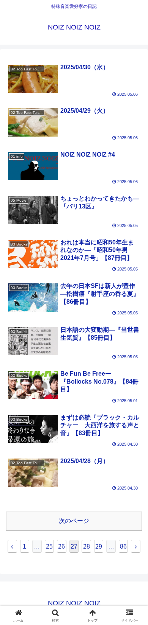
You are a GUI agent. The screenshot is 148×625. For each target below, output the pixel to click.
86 (123, 546)
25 (49, 546)
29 (98, 546)
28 (86, 546)
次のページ (74, 521)
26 (61, 546)
